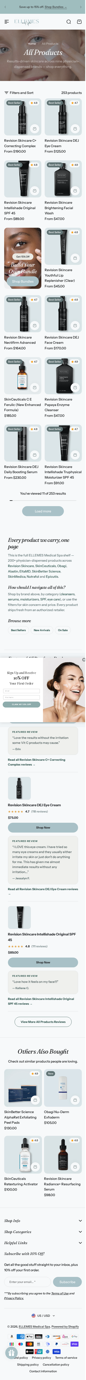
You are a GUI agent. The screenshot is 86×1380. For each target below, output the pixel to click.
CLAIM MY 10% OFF (20, 704)
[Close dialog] (82, 660)
